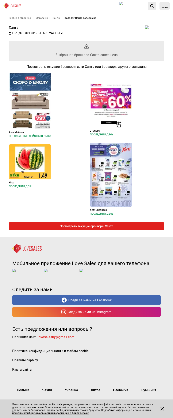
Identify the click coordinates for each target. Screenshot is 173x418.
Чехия (47, 390)
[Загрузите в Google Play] (61, 274)
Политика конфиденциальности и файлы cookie (50, 351)
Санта (13, 27)
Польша (23, 390)
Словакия (120, 390)
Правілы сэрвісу (25, 360)
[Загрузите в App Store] (131, 6)
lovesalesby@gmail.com (56, 337)
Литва (95, 390)
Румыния (148, 390)
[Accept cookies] (162, 409)
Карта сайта (22, 369)
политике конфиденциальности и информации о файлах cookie (50, 413)
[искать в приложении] (152, 6)
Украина (71, 390)
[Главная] (12, 5)
